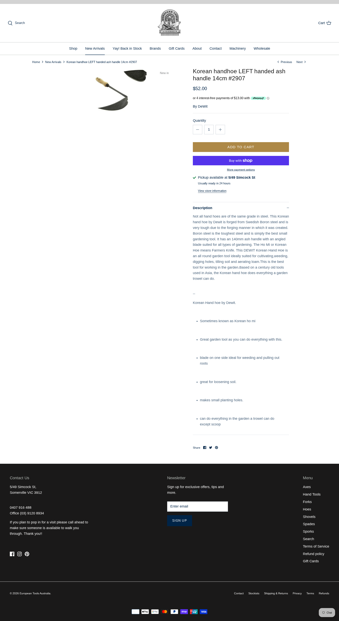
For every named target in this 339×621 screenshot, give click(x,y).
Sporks (308, 531)
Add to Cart (240, 147)
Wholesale (262, 48)
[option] (112, 94)
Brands (155, 48)
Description (202, 208)
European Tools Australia (35, 593)
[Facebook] (12, 554)
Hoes (307, 509)
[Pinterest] (27, 554)
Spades (309, 524)
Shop (73, 48)
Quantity (199, 121)
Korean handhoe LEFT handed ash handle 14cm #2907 (102, 61)
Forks (307, 502)
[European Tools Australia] (169, 23)
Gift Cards (177, 48)
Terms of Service (316, 546)
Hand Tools (312, 494)
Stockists (253, 593)
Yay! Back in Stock (127, 48)
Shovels (309, 517)
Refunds (324, 593)
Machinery (238, 48)
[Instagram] (19, 554)
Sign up (179, 520)
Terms (310, 593)
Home (36, 61)
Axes (307, 487)
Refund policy (313, 554)
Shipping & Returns (276, 593)
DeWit (203, 106)
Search (308, 539)
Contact (216, 48)
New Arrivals (95, 48)
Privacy (297, 593)
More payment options (241, 169)
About (197, 48)
